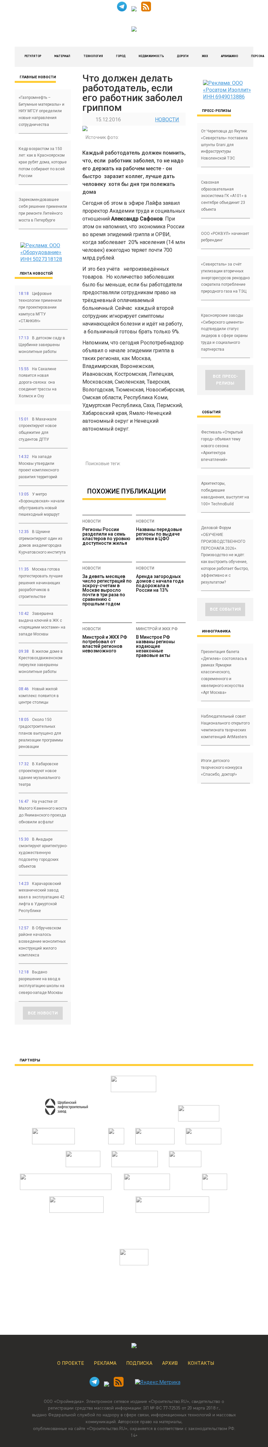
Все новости (43, 1013)
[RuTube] (134, 10)
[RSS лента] (146, 10)
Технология (93, 56)
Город (121, 56)
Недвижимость (151, 56)
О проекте (70, 1363)
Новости (167, 119)
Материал (62, 56)
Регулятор (33, 56)
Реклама (105, 1363)
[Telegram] (122, 10)
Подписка (139, 1363)
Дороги (183, 56)
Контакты (201, 1363)
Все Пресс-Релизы (225, 380)
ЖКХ (205, 56)
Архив (170, 1363)
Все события (225, 609)
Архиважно (229, 56)
